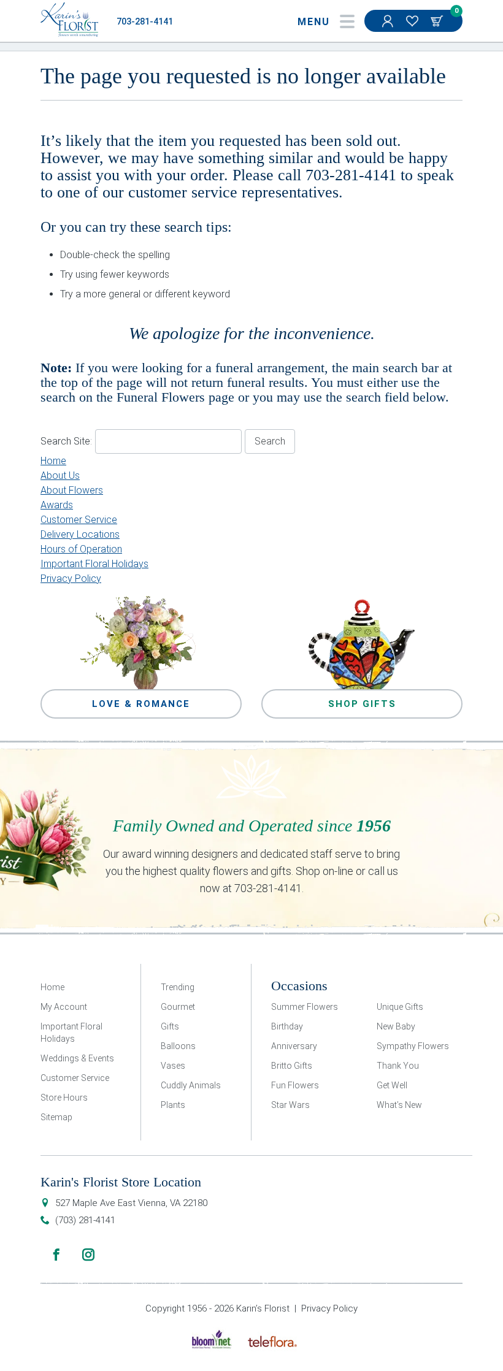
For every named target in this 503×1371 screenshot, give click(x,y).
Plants (173, 1105)
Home (53, 461)
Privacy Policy (70, 578)
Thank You (398, 1066)
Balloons (178, 1046)
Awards (56, 505)
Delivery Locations (80, 534)
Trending (177, 987)
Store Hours (64, 1097)
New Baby (396, 1026)
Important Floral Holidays (94, 564)
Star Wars (290, 1105)
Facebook (56, 1254)
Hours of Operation (81, 549)
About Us (60, 475)
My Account (389, 21)
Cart (438, 21)
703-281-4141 (145, 22)
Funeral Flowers (161, 397)
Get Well (392, 1085)
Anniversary (294, 1046)
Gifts (170, 1026)
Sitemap (56, 1117)
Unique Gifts (400, 1007)
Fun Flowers (295, 1085)
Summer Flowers (304, 1007)
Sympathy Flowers (413, 1046)
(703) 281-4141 (85, 1220)
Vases (173, 1066)
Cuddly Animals (191, 1085)
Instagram (88, 1254)
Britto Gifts (291, 1066)
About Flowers (71, 490)
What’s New (399, 1105)
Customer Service (78, 519)
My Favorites (413, 21)
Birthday (287, 1026)
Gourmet (178, 1007)
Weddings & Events (77, 1058)
